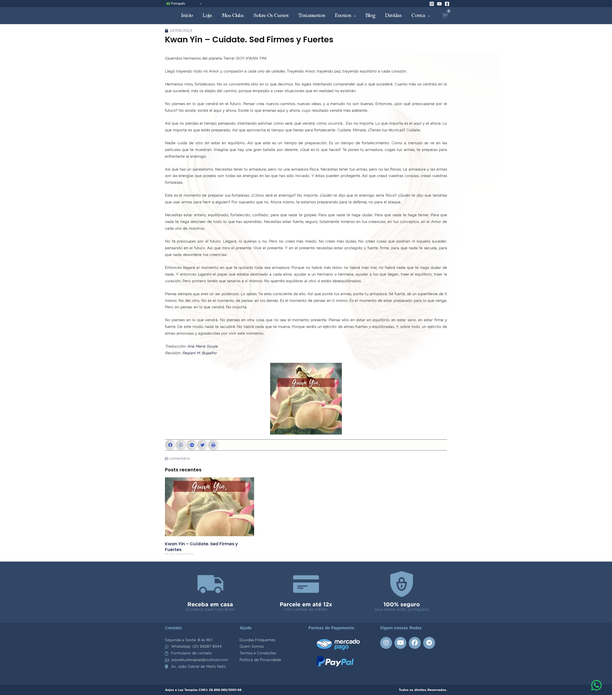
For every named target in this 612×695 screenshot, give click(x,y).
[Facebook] (447, 3)
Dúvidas (393, 15)
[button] (170, 445)
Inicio (187, 15)
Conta (418, 15)
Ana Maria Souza (202, 346)
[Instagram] (431, 3)
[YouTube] (439, 3)
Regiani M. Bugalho (199, 353)
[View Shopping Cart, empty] (444, 16)
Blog (371, 15)
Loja (207, 15)
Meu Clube (233, 15)
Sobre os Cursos (271, 15)
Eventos (343, 15)
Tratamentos (311, 15)
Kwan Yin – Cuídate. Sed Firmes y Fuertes (201, 546)
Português (177, 3)
